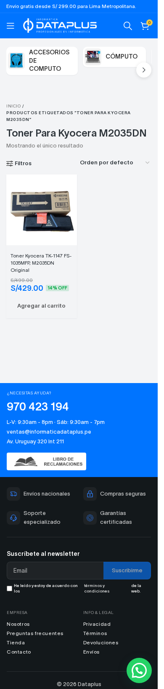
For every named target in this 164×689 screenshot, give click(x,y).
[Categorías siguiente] (143, 70)
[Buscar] (127, 25)
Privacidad (97, 624)
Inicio (13, 106)
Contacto (19, 651)
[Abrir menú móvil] (10, 25)
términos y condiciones (96, 588)
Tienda (16, 642)
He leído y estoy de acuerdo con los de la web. (77, 588)
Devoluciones (101, 642)
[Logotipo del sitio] (60, 24)
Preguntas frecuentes (35, 633)
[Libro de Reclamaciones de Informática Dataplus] (79, 462)
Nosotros (18, 624)
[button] (42, 306)
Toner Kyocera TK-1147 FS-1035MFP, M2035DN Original (41, 263)
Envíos (91, 651)
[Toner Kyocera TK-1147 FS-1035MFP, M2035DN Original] (41, 209)
